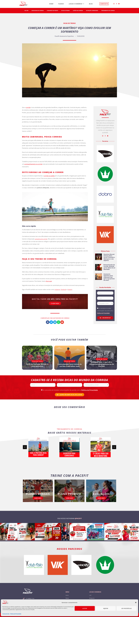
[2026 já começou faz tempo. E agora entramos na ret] (26, 531)
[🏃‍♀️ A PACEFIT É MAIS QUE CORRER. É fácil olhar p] (130, 531)
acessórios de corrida (41, 239)
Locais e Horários (75, 4)
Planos (61, 4)
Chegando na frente (52, 10)
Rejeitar (105, 608)
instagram (57, 289)
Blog (91, 4)
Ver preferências (126, 608)
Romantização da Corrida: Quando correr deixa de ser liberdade (109, 267)
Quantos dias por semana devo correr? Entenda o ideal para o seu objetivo (109, 257)
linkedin (70, 289)
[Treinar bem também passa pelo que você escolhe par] (43, 531)
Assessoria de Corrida (38, 10)
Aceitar (84, 608)
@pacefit (78, 518)
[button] (136, 602)
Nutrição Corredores (92, 10)
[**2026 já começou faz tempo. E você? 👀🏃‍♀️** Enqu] (61, 531)
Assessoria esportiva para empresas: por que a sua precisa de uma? (109, 277)
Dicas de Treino (65, 10)
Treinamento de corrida (108, 10)
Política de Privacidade (15, 613)
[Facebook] (116, 3)
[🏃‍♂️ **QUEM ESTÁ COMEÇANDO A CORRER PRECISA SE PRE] (78, 531)
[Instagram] (113, 3)
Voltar (26, 10)
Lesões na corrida (78, 10)
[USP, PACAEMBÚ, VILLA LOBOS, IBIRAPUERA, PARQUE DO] (95, 531)
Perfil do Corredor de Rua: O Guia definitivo (37, 365)
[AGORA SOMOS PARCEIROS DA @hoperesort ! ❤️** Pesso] (8, 531)
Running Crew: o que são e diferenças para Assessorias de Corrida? (101, 364)
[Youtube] (118, 3)
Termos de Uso (5, 613)
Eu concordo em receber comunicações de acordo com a (70, 390)
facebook (63, 289)
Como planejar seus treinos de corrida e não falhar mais (69, 365)
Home (51, 4)
